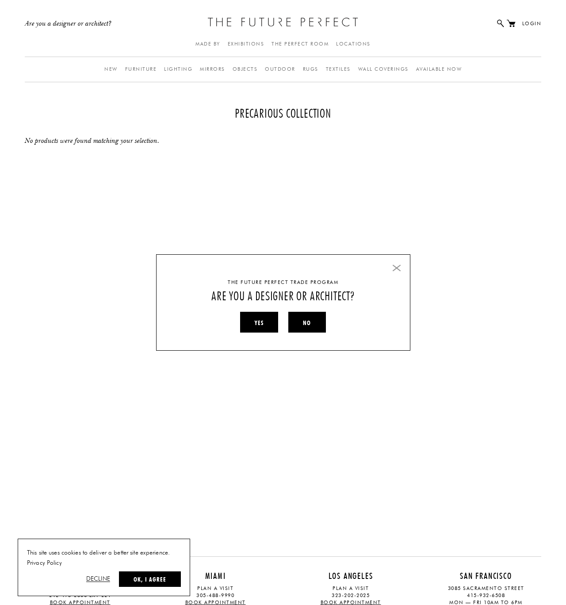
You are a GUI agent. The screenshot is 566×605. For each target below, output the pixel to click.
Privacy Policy (44, 563)
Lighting (178, 69)
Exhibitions (246, 44)
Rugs (310, 69)
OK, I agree (150, 579)
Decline (98, 579)
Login (532, 23)
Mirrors (212, 69)
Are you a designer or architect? (68, 23)
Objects (245, 69)
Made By (207, 44)
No (307, 323)
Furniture (141, 69)
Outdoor (280, 69)
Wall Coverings (383, 69)
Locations (353, 44)
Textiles (338, 69)
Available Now (439, 69)
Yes (259, 323)
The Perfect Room (300, 44)
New (111, 69)
